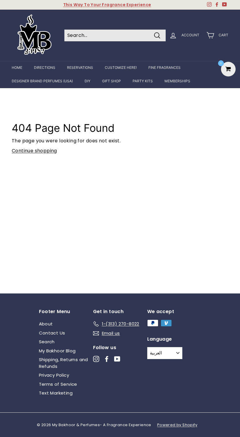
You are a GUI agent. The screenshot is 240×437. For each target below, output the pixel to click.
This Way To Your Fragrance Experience (107, 5)
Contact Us (52, 333)
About (46, 324)
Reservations (80, 67)
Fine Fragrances (164, 67)
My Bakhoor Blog (57, 351)
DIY (87, 81)
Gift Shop (111, 81)
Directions (44, 67)
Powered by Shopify (177, 425)
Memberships (177, 81)
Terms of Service (58, 384)
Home (17, 67)
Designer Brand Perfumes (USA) (42, 81)
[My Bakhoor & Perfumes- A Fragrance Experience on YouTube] (117, 359)
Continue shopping (34, 150)
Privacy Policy (54, 375)
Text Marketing (56, 393)
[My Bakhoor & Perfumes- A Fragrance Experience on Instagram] (96, 359)
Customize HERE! (121, 67)
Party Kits (143, 81)
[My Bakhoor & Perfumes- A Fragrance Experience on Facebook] (107, 359)
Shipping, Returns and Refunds (63, 362)
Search (47, 342)
